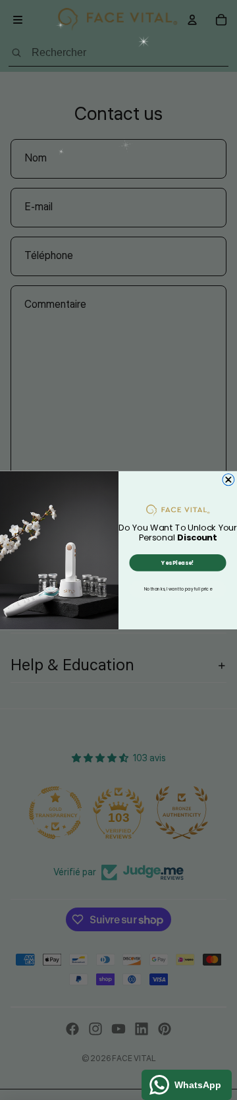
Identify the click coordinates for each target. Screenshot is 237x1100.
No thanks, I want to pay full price (177, 589)
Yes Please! (177, 562)
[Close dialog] (228, 479)
